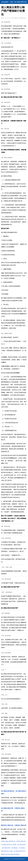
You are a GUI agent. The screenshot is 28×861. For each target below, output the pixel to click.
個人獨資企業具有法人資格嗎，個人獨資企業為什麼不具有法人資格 (14, 844)
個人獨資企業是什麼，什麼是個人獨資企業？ (13, 809)
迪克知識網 (4, 2)
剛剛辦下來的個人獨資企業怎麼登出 (10, 854)
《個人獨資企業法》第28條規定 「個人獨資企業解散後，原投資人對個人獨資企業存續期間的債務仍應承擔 (14, 848)
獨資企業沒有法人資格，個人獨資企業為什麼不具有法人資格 (14, 851)
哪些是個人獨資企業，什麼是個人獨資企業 (13, 825)
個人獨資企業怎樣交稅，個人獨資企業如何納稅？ (13, 792)
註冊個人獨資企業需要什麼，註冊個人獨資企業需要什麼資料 (14, 841)
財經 (11, 2)
